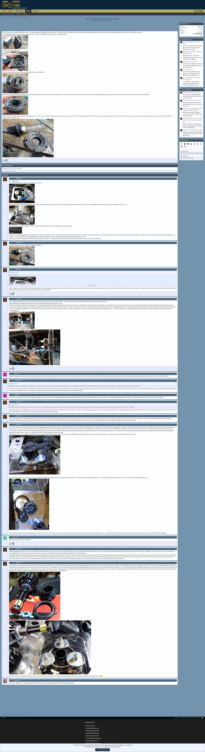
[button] (14, 11)
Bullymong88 (12, 168)
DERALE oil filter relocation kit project (192, 130)
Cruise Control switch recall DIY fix (192, 100)
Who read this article (7, 165)
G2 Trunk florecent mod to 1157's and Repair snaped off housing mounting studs (192, 120)
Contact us (177, 717)
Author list (25, 13)
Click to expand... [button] (93, 285)
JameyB (11, 680)
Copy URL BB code (184, 151)
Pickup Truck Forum (91, 725)
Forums (10, 11)
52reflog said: (13, 383)
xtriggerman (96, 21)
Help (196, 717)
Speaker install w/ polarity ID (190, 61)
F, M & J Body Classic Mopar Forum (94, 738)
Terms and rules (183, 717)
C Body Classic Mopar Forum (93, 733)
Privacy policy (191, 717)
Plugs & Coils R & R (188, 69)
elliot (11, 537)
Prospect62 (19, 168)
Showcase (35, 11)
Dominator (5, 168)
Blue (4, 717)
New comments (11, 13)
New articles (4, 13)
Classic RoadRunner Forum (92, 740)
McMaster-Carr (88, 434)
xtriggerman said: (13, 272)
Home (4, 11)
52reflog (12, 373)
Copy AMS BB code (184, 155)
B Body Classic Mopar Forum (93, 730)
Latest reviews (19, 13)
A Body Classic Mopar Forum (93, 728)
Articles (28, 11)
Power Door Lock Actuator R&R (191, 92)
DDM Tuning (12, 238)
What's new (19, 11)
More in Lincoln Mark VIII (186, 39)
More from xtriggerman (185, 90)
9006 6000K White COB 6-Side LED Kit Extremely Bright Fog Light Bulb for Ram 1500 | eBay (33, 555)
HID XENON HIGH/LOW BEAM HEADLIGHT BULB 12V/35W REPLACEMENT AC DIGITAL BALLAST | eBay (35, 303)
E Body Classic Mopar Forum (93, 735)
